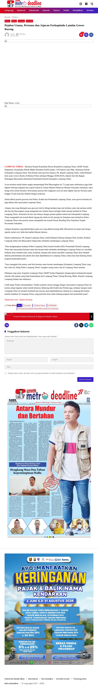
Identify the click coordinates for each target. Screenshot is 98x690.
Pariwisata (29, 21)
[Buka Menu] (86, 3)
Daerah (14, 21)
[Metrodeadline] (24, 4)
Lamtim (28, 305)
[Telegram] (86, 325)
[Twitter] (81, 325)
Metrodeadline (11, 683)
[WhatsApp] (91, 325)
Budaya (7, 21)
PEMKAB (53, 305)
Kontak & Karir (63, 679)
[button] (80, 3)
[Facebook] (76, 325)
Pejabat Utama (40, 305)
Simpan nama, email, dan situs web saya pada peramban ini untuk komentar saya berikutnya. (41, 373)
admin (12, 34)
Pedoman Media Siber (15, 679)
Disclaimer (33, 679)
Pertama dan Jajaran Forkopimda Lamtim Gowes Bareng (39, 309)
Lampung (21, 21)
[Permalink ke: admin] (7, 34)
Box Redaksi (47, 679)
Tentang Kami (79, 679)
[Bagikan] (91, 35)
